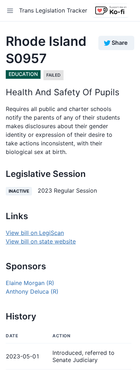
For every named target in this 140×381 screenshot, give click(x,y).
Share (119, 42)
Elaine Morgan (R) (30, 282)
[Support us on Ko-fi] (111, 11)
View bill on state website (41, 241)
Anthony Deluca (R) (32, 291)
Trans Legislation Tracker (53, 10)
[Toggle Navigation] (10, 11)
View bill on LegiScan (35, 232)
